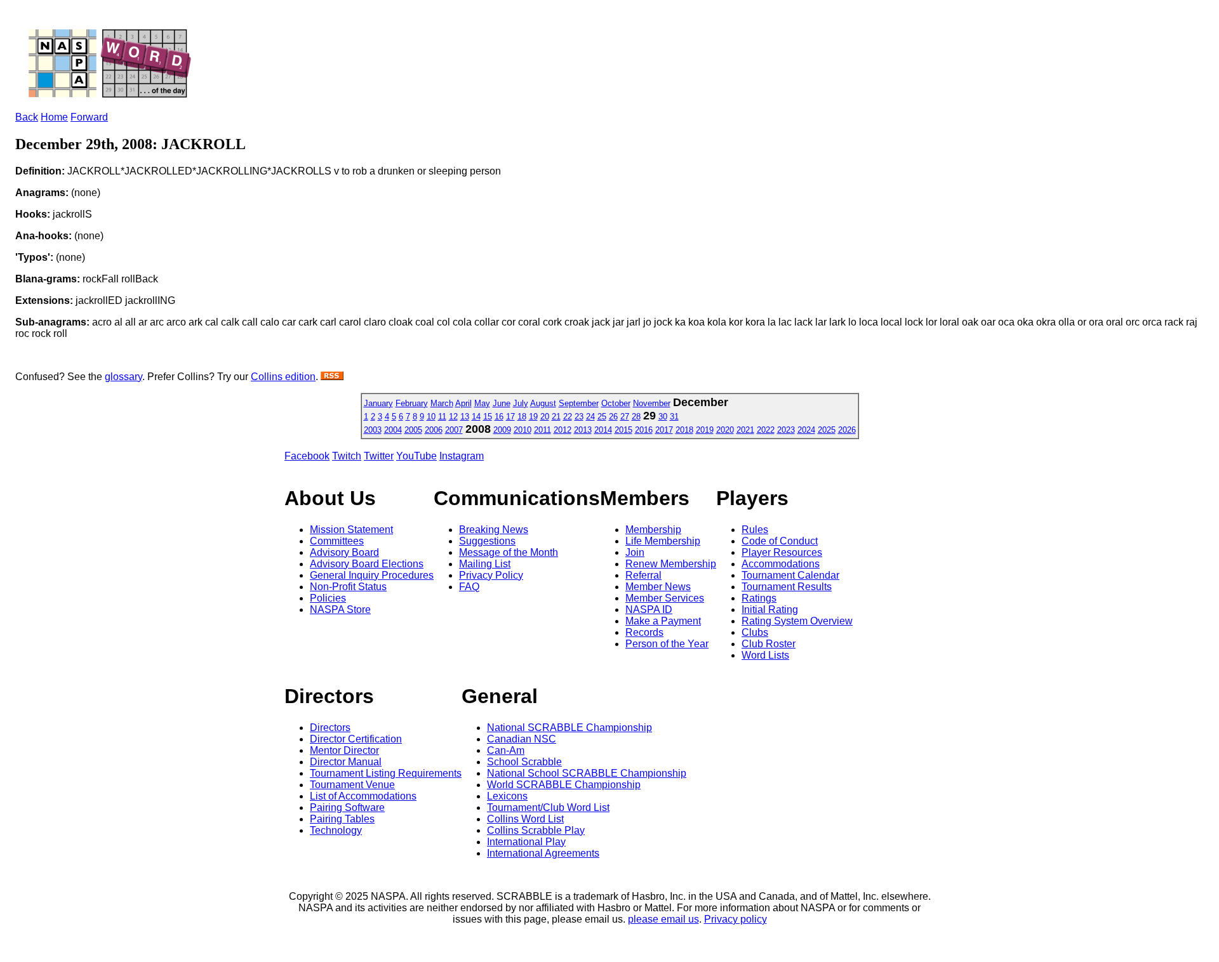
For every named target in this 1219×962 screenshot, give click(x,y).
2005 (413, 430)
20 (544, 416)
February (412, 403)
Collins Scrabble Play (536, 830)
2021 (745, 430)
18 (521, 416)
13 (464, 416)
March (441, 403)
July (520, 403)
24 (590, 416)
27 (624, 416)
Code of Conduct (780, 541)
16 (499, 416)
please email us (663, 919)
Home (54, 117)
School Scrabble (524, 761)
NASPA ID (648, 609)
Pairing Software (347, 807)
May (482, 403)
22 (567, 416)
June (501, 403)
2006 (434, 430)
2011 (542, 430)
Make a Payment (663, 621)
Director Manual (346, 761)
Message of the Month (508, 552)
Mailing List (484, 563)
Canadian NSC (521, 739)
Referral (643, 575)
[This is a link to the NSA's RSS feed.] (332, 376)
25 (601, 416)
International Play (526, 841)
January (378, 403)
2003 (373, 430)
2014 (603, 430)
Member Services (664, 598)
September (579, 403)
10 (431, 416)
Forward (89, 117)
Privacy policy (735, 919)
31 (674, 416)
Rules (755, 529)
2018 (684, 430)
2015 (623, 430)
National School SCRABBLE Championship (586, 773)
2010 (522, 430)
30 (662, 416)
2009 (502, 430)
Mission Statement (351, 529)
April (463, 403)
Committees (337, 541)
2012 (562, 430)
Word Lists (765, 655)
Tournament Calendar (790, 575)
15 (487, 416)
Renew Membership (670, 563)
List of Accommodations (363, 796)
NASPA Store (340, 609)
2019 (705, 430)
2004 (393, 430)
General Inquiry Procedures (372, 575)
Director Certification (356, 739)
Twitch (346, 456)
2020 (725, 430)
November (651, 403)
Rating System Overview (797, 621)
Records (644, 632)
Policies (328, 598)
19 (533, 416)
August (543, 403)
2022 (766, 430)
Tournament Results (787, 586)
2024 (806, 430)
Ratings (759, 598)
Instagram (461, 456)
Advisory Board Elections (366, 563)
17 (510, 416)
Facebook (307, 456)
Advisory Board (344, 552)
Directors (330, 727)
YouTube (416, 456)
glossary (123, 376)
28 (636, 416)
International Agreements (543, 853)
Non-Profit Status (348, 586)
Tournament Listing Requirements (386, 773)
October (615, 403)
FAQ (469, 586)
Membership (653, 529)
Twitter (379, 456)
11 (442, 416)
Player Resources (782, 552)
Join (634, 552)
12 (453, 416)
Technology (336, 830)
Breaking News (493, 529)
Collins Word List (525, 819)
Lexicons (507, 796)
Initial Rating (770, 609)
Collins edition (283, 376)
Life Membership (662, 541)
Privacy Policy (491, 575)
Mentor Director (344, 750)
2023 (786, 430)
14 (476, 416)
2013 (583, 430)
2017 (664, 430)
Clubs (755, 632)
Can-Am (505, 750)
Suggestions (487, 541)
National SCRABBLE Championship (569, 727)
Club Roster (769, 643)
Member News (658, 586)
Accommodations (781, 563)
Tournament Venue (352, 784)
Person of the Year (667, 643)
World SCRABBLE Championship (564, 784)
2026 (847, 430)
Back (26, 117)
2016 (644, 430)
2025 (827, 430)
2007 (454, 430)
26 (613, 416)
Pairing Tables (342, 819)
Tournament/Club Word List (548, 807)
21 (556, 416)
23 (579, 416)
